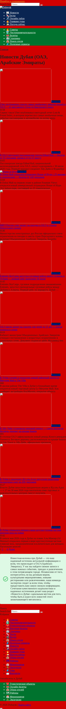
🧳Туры (10, 670)
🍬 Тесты (11, 634)
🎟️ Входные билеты (16, 628)
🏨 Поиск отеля (14, 41)
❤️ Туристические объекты (20, 625)
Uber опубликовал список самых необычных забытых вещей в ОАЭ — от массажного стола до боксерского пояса (33, 105)
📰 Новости (12, 12)
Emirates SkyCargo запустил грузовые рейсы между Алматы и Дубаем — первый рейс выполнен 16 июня (32, 277)
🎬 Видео (11, 637)
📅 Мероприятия (15, 664)
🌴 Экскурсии (13, 667)
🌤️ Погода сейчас (15, 24)
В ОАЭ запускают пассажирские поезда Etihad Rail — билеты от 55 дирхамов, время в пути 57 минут (32, 156)
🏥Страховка (13, 38)
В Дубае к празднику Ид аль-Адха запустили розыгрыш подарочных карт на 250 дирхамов (29, 480)
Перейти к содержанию (12, 1)
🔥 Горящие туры (15, 21)
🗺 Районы (12, 660)
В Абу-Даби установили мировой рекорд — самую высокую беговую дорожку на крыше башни (31, 429)
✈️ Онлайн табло (15, 18)
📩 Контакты (13, 673)
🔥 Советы (12, 29)
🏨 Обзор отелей (15, 657)
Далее (12, 549)
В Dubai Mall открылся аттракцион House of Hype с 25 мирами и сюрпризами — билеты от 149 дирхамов (33, 175)
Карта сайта (24, 704)
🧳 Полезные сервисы (18, 44)
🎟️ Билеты (12, 35)
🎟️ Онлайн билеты (16, 686)
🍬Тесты (11, 15)
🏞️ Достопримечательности (21, 32)
